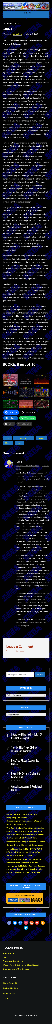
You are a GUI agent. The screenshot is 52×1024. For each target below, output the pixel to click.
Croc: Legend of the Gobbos (16, 969)
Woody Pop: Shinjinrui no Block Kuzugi (21, 965)
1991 (7, 438)
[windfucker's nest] (24, 900)
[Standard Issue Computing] (13, 900)
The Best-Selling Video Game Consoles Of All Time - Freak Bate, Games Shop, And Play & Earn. (25, 831)
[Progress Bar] (36, 900)
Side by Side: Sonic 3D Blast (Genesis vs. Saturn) (24, 749)
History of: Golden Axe (32, 845)
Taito (19, 443)
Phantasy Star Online (13, 961)
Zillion (5, 957)
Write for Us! (9, 993)
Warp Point (29, 895)
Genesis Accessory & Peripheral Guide (26, 788)
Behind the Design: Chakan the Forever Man (25, 775)
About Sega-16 (10, 983)
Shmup (8, 443)
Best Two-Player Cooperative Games (25, 762)
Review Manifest (11, 988)
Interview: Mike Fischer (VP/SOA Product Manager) (26, 736)
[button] (26, 13)
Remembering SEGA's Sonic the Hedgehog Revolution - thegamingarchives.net (21, 817)
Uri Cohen (17, 34)
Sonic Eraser (9, 953)
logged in (20, 651)
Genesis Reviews (12, 23)
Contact (6, 998)
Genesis (41, 438)
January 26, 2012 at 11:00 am (27, 466)
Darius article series (23, 438)
